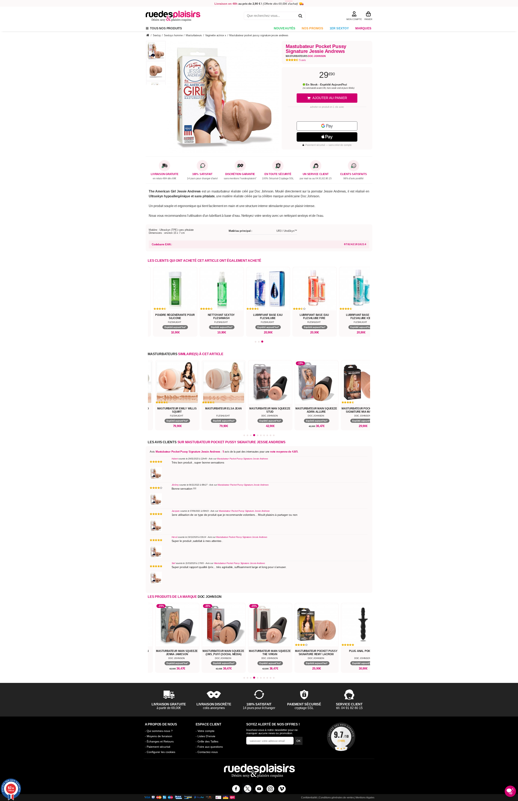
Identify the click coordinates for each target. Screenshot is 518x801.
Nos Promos (312, 28)
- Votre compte (205, 731)
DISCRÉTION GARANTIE (240, 174)
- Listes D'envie (205, 736)
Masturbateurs (306, 56)
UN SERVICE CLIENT (316, 174)
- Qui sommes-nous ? (159, 731)
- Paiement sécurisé (157, 746)
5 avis (302, 60)
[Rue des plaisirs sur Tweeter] (247, 788)
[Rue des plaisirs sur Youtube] (259, 788)
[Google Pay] (327, 126)
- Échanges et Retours (159, 741)
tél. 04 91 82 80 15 (349, 708)
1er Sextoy (339, 28)
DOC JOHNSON (210, 596)
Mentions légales (365, 797)
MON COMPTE (354, 19)
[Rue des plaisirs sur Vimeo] (282, 788)
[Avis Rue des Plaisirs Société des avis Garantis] (341, 737)
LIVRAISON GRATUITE (164, 174)
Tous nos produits (165, 28)
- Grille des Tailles (207, 741)
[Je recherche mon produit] (300, 16)
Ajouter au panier (329, 98)
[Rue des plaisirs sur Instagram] (270, 788)
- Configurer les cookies (160, 752)
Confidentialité (309, 797)
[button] (256, 342)
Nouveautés (284, 28)
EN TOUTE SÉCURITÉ (277, 174)
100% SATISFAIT (202, 174)
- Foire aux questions (209, 746)
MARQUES (363, 28)
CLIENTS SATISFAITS (353, 174)
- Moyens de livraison (158, 736)
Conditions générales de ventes (336, 797)
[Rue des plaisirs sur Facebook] (236, 788)
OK (298, 740)
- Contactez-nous (207, 752)
